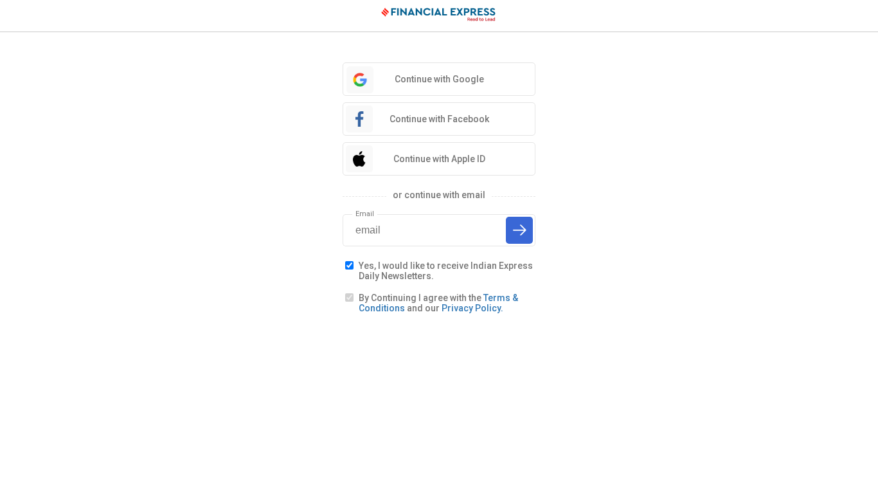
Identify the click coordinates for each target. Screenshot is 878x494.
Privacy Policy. (472, 308)
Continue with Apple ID (439, 159)
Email (364, 214)
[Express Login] (439, 16)
